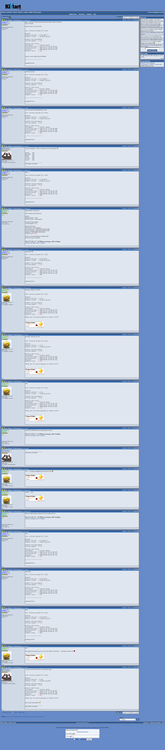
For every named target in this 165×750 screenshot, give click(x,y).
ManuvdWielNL (150, 63)
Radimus (19, 716)
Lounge (25, 12)
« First (125, 17)
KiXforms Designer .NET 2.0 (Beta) (35, 243)
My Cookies (4, 722)
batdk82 (151, 64)
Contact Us (146, 722)
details (162, 58)
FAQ (95, 14)
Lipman (148, 45)
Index (16, 712)
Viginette (143, 63)
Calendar (89, 14)
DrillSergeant (27, 20)
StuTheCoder (150, 36)
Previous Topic (7, 712)
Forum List (82, 14)
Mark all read (12, 722)
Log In (161, 12)
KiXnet (32, 63)
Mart (43, 716)
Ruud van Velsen (38, 716)
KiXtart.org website (6, 12)
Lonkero (26, 70)
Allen (12, 716)
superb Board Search (82, 732)
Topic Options (5, 17)
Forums (15, 12)
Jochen (26, 334)
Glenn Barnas (25, 716)
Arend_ (8, 716)
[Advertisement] (73, 7)
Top (3, 66)
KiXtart (20, 12)
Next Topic (21, 712)
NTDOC (148, 25)
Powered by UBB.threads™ (82, 722)
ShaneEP (31, 716)
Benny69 (26, 448)
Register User (73, 14)
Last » (137, 17)
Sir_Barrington (145, 64)
